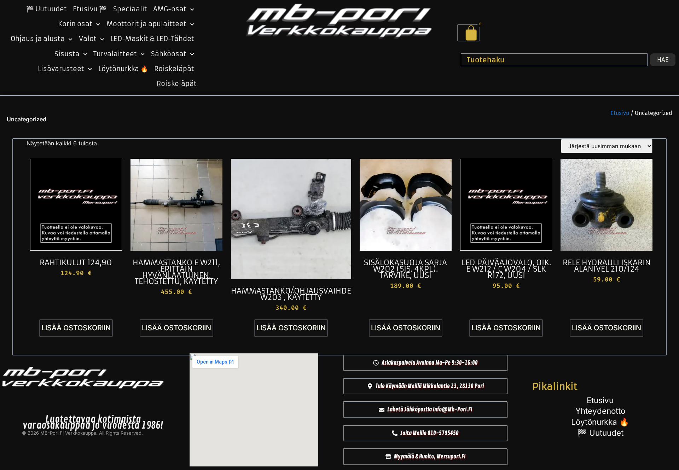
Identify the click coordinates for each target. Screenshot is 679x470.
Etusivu (619, 113)
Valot (88, 39)
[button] (425, 363)
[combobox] (554, 59)
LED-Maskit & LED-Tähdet (152, 39)
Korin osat (75, 24)
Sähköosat (168, 54)
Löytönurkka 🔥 (123, 69)
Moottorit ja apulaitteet (146, 24)
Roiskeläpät (174, 69)
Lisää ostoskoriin (76, 328)
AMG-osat (169, 9)
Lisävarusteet (61, 69)
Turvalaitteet (115, 54)
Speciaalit (130, 9)
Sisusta (67, 54)
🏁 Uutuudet (46, 9)
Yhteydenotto (600, 411)
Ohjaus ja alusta (38, 39)
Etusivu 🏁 (90, 9)
